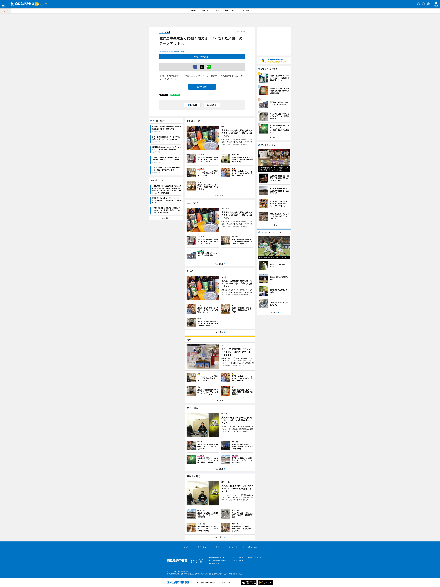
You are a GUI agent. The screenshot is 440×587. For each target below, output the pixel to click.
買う (217, 10)
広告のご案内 (214, 563)
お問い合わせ (238, 560)
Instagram (428, 4)
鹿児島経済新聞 (22, 4)
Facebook (418, 4)
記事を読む (202, 87)
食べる (193, 10)
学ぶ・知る (245, 10)
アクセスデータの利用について (220, 560)
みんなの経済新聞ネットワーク (178, 582)
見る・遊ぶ (205, 10)
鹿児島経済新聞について (218, 557)
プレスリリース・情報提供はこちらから (247, 557)
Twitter (423, 4)
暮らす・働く (230, 10)
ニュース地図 (164, 32)
